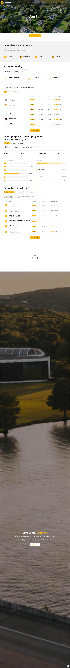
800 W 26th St (12, 115)
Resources (44, 2)
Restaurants (11, 91)
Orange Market (12, 118)
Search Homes (35, 35)
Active (22, 91)
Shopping (17, 91)
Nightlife (33, 91)
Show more (35, 130)
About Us (34, 2)
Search (39, 2)
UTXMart (10, 123)
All (6, 91)
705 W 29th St (12, 100)
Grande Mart (11, 108)
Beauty (27, 91)
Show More (35, 237)
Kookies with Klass (12, 113)
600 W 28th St (12, 124)
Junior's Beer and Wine (13, 99)
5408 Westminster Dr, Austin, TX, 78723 (15, 232)
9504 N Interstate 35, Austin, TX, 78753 (15, 216)
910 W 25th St (12, 119)
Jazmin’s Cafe (11, 104)
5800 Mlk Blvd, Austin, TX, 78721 (14, 221)
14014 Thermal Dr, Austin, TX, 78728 (14, 211)
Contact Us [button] (35, 544)
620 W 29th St (12, 105)
